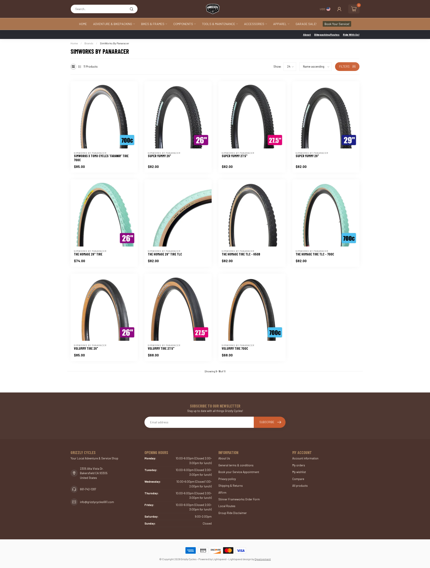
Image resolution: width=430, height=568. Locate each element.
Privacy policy (227, 479)
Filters (344, 66)
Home (83, 24)
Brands (88, 43)
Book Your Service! (337, 24)
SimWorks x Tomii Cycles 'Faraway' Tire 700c (101, 158)
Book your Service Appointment (238, 472)
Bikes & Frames (152, 24)
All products (300, 485)
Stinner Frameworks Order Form (239, 499)
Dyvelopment (263, 559)
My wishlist (299, 472)
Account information (305, 458)
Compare (298, 479)
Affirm (222, 492)
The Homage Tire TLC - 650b (241, 254)
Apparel (280, 24)
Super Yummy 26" (159, 156)
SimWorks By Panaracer (114, 43)
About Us (224, 458)
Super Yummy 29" (307, 156)
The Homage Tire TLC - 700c (315, 254)
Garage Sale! (306, 24)
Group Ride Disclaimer (232, 513)
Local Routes (226, 506)
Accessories (254, 24)
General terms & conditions (236, 465)
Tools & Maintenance (218, 24)
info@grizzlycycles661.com (97, 502)
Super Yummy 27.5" (234, 156)
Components (183, 24)
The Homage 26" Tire (88, 254)
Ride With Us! (351, 34)
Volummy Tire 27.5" (161, 348)
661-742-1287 (88, 489)
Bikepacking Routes (327, 34)
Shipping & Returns (230, 485)
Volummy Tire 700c (235, 348)
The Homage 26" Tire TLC (165, 254)
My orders (298, 465)
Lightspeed (219, 559)
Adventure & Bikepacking (112, 24)
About (307, 34)
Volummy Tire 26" (86, 348)
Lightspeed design (239, 559)
